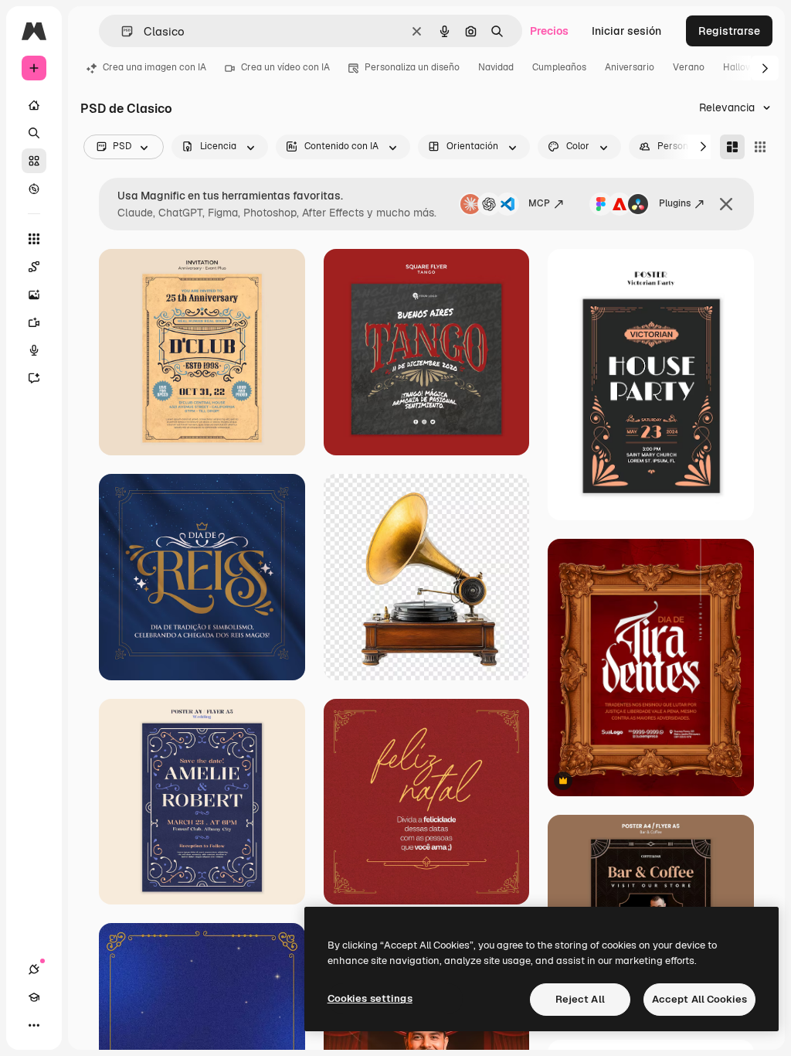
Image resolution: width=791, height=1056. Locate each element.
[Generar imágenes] (34, 294)
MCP (539, 203)
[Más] (34, 1025)
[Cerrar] (726, 204)
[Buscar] (34, 133)
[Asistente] (34, 378)
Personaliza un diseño (412, 67)
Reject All (580, 999)
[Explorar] (34, 188)
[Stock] (34, 160)
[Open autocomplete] (121, 31)
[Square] (760, 147)
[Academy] (34, 997)
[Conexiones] (34, 969)
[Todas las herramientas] (34, 239)
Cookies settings (370, 998)
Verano (688, 67)
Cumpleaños (559, 67)
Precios (549, 31)
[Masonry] (732, 147)
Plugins (675, 203)
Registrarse (729, 31)
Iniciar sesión (626, 31)
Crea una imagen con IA (154, 67)
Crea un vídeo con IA (285, 67)
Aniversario (629, 67)
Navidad (496, 67)
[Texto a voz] (34, 350)
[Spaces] (34, 266)
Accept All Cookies (699, 999)
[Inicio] (34, 105)
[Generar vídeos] (34, 322)
